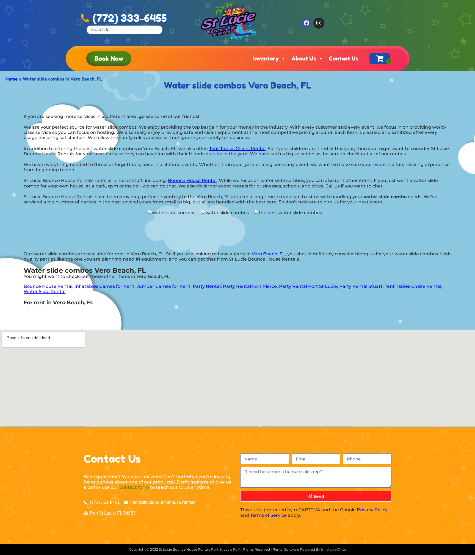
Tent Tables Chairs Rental (237, 148)
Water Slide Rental (44, 291)
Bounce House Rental (192, 180)
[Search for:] (124, 29)
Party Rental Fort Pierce (250, 286)
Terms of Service (268, 515)
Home (11, 79)
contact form (134, 487)
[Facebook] (306, 23)
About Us (303, 58)
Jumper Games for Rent (163, 286)
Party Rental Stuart (361, 286)
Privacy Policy (372, 509)
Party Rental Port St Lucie (308, 286)
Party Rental (207, 286)
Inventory (266, 58)
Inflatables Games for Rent (104, 286)
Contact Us (343, 58)
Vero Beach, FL (268, 253)
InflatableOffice (333, 549)
